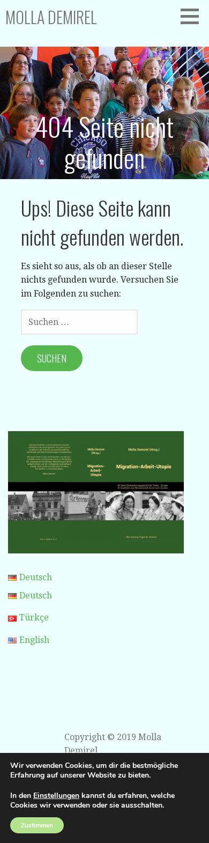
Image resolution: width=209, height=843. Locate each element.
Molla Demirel (51, 17)
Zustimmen (37, 825)
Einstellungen (56, 796)
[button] (193, 16)
